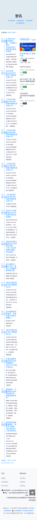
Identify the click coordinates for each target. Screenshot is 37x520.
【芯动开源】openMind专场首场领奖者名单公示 (11, 197)
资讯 (13, 32)
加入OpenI (4, 486)
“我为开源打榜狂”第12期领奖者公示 (11, 284)
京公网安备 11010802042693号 (23, 511)
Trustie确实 (27, 513)
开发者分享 (21, 23)
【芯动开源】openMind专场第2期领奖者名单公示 (11, 166)
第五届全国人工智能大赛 (27, 54)
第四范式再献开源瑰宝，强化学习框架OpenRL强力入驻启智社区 (11, 426)
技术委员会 (4, 482)
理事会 (3, 478)
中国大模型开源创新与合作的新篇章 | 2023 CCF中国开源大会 (11, 363)
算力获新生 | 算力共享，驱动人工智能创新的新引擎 (11, 267)
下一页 (11, 463)
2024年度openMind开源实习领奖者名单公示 (11, 74)
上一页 (7, 460)
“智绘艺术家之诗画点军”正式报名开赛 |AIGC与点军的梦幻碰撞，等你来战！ (11, 246)
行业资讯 (30, 20)
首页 (9, 32)
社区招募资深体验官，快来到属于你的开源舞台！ (11, 314)
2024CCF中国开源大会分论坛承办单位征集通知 (11, 213)
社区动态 (12, 20)
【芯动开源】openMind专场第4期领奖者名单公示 (11, 102)
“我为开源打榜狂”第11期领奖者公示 (11, 332)
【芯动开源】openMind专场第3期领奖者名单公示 (11, 133)
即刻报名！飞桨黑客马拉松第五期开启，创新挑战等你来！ (11, 393)
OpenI (5, 513)
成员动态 (21, 20)
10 (5, 463)
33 (8, 463)
